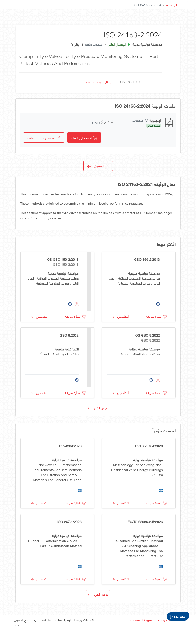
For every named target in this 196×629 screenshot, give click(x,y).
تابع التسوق (100, 166)
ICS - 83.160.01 (131, 81)
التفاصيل (122, 316)
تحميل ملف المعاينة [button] (42, 137)
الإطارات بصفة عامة (99, 81)
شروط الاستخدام (141, 620)
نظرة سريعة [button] (154, 316)
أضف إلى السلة (82, 137)
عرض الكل (100, 408)
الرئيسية (171, 5)
